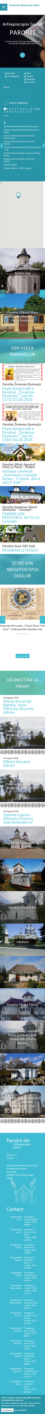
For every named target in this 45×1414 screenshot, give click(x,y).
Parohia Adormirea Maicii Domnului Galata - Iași (22, 148)
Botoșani (31, 79)
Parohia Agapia (10, 164)
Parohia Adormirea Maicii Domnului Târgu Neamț (22, 154)
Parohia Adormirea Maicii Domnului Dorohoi (19, 142)
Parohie (11, 73)
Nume (6, 87)
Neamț (30, 76)
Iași (29, 73)
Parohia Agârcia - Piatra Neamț (17, 168)
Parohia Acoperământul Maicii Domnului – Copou (22, 131)
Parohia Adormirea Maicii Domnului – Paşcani (20, 160)
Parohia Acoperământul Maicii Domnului (21, 126)
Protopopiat (13, 76)
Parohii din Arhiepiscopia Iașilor (24, 5)
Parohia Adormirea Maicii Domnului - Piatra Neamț (20, 136)
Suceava (31, 81)
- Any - (17, 103)
